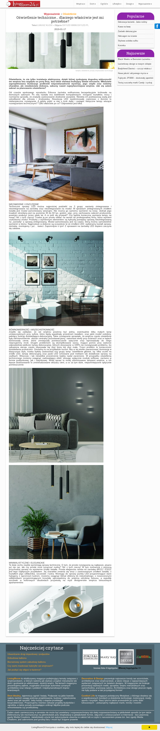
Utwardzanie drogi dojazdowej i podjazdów (29, 654)
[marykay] (108, 665)
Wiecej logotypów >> (129, 668)
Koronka (121, 45)
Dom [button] (92, 4)
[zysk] (90, 665)
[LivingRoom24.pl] (23, 6)
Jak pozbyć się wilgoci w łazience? (24, 669)
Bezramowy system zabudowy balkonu (27, 662)
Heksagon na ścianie (127, 36)
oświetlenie (85, 70)
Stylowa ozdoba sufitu (128, 41)
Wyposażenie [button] (144, 4)
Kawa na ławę (124, 26)
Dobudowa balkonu (17, 658)
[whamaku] (143, 665)
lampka (78, 70)
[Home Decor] (126, 665)
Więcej (109, 727)
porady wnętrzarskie (97, 70)
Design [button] (129, 4)
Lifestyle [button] (116, 4)
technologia (109, 70)
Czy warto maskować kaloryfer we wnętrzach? (30, 666)
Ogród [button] (103, 4)
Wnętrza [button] (80, 4)
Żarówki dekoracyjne (127, 31)
